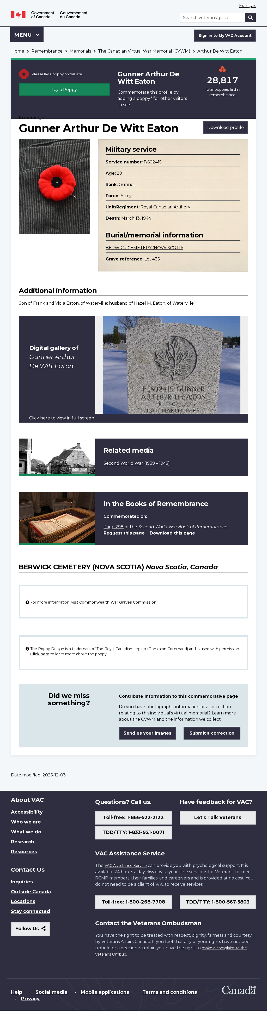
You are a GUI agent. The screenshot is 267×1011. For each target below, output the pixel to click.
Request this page (124, 533)
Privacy (30, 999)
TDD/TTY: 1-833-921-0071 (133, 832)
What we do (26, 832)
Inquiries (22, 882)
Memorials (80, 51)
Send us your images (147, 733)
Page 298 (114, 526)
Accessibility (27, 812)
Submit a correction (212, 733)
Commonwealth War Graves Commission (117, 602)
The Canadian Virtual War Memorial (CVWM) (144, 51)
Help (16, 992)
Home (17, 51)
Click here (39, 654)
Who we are (26, 822)
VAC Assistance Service (126, 865)
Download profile (225, 127)
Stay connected (30, 911)
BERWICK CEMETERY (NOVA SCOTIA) (145, 247)
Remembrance (47, 51)
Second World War (123, 463)
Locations (23, 901)
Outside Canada (31, 892)
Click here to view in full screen (61, 418)
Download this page (172, 533)
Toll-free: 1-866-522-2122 (133, 817)
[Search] (250, 17)
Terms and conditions (169, 992)
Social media (51, 992)
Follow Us (32, 930)
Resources (24, 852)
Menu (23, 35)
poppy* (144, 98)
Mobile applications (105, 992)
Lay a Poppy (64, 89)
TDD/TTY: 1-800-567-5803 (218, 902)
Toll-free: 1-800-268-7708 (133, 902)
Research (22, 842)
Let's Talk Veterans (217, 817)
